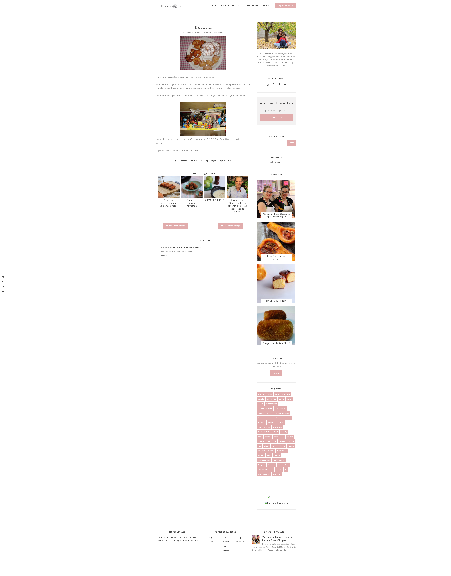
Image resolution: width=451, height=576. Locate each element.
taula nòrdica (278, 460)
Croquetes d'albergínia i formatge (191, 203)
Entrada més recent (175, 225)
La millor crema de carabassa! (276, 257)
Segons (277, 455)
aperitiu (261, 394)
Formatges (272, 422)
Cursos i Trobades (281, 413)
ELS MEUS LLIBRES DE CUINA (256, 5)
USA (280, 464)
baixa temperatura (282, 394)
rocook (261, 455)
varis (287, 464)
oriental (261, 441)
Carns (289, 399)
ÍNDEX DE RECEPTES (230, 5)
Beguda (261, 399)
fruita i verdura (264, 427)
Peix (259, 446)
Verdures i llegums (265, 469)
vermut (279, 469)
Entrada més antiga (230, 225)
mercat (268, 436)
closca (260, 403)
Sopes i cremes (264, 460)
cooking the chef (265, 408)
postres (291, 446)
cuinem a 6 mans (264, 413)
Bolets (281, 399)
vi (285, 469)
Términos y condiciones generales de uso (176, 537)
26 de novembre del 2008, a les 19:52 (187, 247)
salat (269, 455)
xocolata (276, 474)
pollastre (281, 446)
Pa (275, 441)
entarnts (268, 417)
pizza (266, 446)
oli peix (290, 436)
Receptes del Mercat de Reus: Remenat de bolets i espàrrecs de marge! (237, 206)
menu (260, 436)
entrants (287, 417)
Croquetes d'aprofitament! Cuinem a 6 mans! (169, 203)
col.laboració (271, 403)
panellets (282, 441)
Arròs (269, 394)
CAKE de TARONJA (276, 301)
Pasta (291, 441)
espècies (261, 422)
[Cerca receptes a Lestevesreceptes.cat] (276, 503)
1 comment (218, 32)
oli (283, 436)
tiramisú (271, 464)
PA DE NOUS (203, 560)
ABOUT (213, 5)
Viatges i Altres (264, 474)
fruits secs (277, 427)
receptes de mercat (266, 450)
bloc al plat (271, 399)
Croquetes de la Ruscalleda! (276, 343)
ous (269, 441)
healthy (284, 432)
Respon (164, 255)
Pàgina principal (285, 5)
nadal (276, 436)
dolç (260, 417)
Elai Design (262, 560)
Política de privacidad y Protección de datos (178, 540)
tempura (261, 464)
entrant (277, 417)
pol (273, 446)
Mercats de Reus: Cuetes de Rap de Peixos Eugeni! (276, 215)
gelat (276, 432)
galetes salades (264, 432)
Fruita (282, 422)
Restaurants (281, 450)
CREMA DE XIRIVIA (214, 200)
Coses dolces (280, 408)
